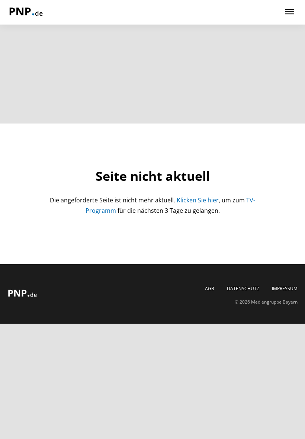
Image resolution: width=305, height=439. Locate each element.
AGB (209, 289)
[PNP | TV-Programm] (26, 12)
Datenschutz (243, 289)
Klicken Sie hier (198, 200)
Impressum (285, 289)
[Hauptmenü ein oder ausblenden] (289, 12)
